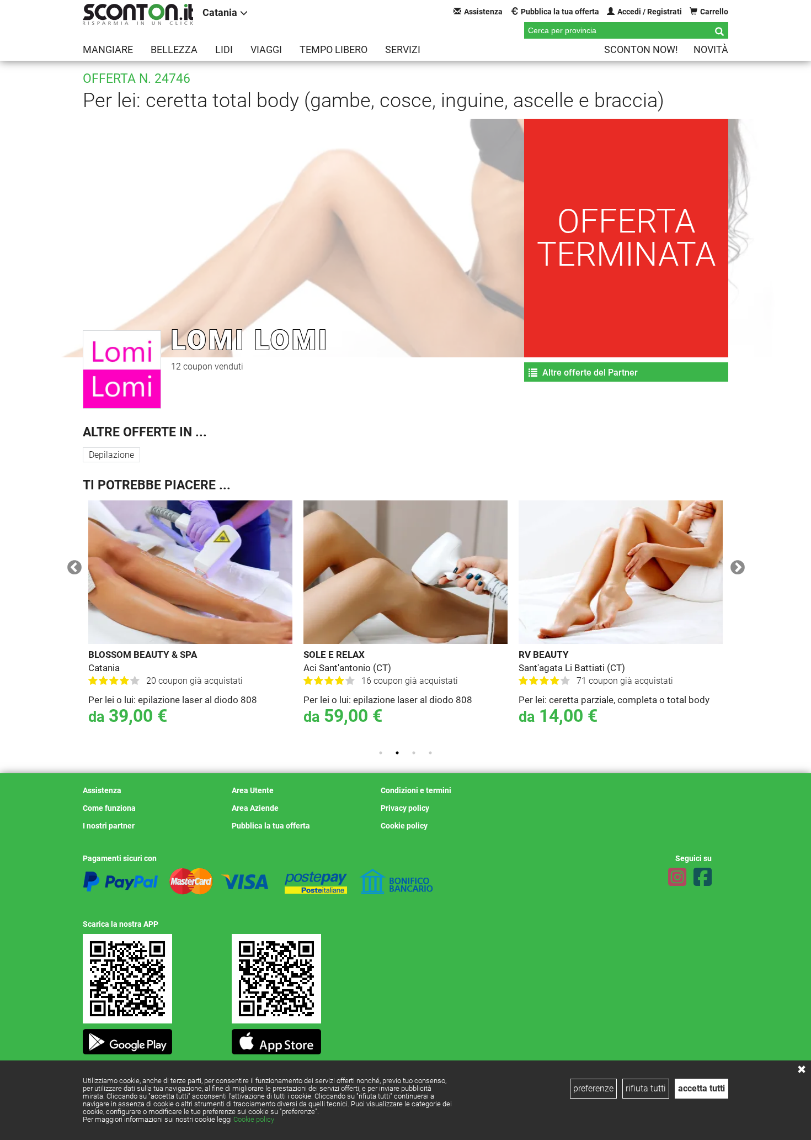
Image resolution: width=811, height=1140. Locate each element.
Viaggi (266, 49)
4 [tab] (430, 752)
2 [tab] (397, 752)
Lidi (224, 49)
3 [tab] (413, 752)
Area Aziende (255, 808)
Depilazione (111, 455)
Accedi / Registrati (649, 11)
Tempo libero (333, 49)
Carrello (714, 11)
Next (734, 565)
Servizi (402, 49)
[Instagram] (677, 877)
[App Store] (276, 1039)
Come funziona (109, 808)
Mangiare (108, 49)
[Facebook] (702, 877)
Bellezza (174, 49)
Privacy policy (405, 808)
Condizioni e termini (416, 790)
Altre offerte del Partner (589, 372)
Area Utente (253, 790)
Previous (71, 565)
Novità (710, 49)
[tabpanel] (190, 620)
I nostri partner (109, 825)
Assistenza (483, 11)
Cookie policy (253, 1119)
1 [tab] (380, 752)
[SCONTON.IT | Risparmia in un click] (138, 14)
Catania (219, 12)
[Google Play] (127, 1039)
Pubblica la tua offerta (560, 11)
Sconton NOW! (641, 49)
